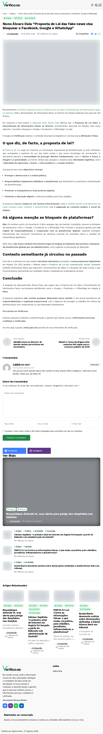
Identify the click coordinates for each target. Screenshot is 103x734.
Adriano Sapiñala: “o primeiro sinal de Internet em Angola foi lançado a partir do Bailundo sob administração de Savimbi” (53, 535)
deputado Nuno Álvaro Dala (45, 122)
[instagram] (10, 705)
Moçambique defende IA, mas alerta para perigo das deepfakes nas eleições (49, 515)
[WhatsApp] (16, 705)
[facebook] (5, 705)
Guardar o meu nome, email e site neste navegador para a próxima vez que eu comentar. (43, 431)
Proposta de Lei (12, 150)
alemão (75, 203)
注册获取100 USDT (21, 365)
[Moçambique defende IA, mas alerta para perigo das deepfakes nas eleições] (51, 492)
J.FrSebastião (13, 34)
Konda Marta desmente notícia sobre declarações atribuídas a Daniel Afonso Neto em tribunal (56, 567)
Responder (95, 365)
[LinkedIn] (21, 705)
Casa (5, 14)
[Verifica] (11, 4)
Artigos (13, 14)
